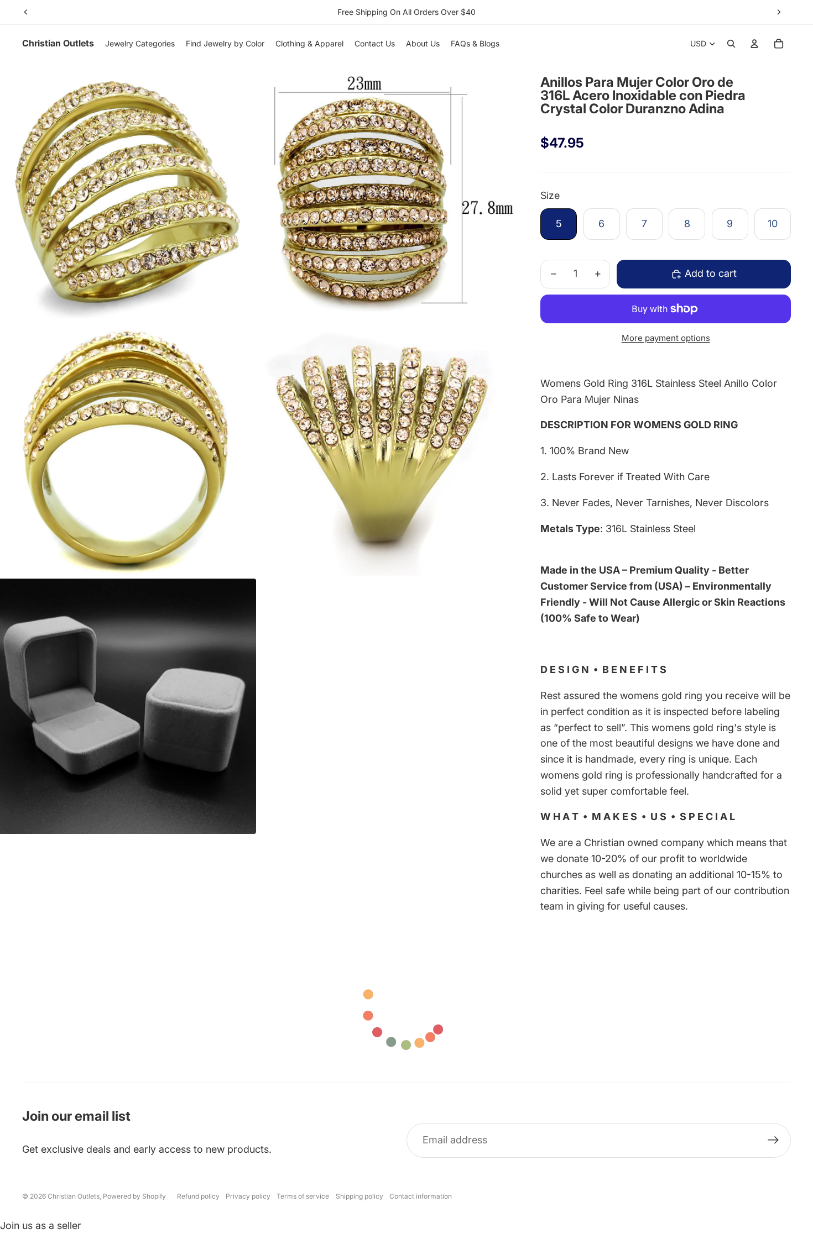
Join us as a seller (40, 1225)
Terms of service (303, 1196)
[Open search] (731, 43)
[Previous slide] (26, 12)
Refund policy (198, 1196)
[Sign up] (773, 1140)
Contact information (420, 1196)
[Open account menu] (754, 43)
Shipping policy (359, 1196)
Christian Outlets (74, 1196)
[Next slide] (779, 12)
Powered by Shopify (134, 1196)
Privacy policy (248, 1196)
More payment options (666, 338)
